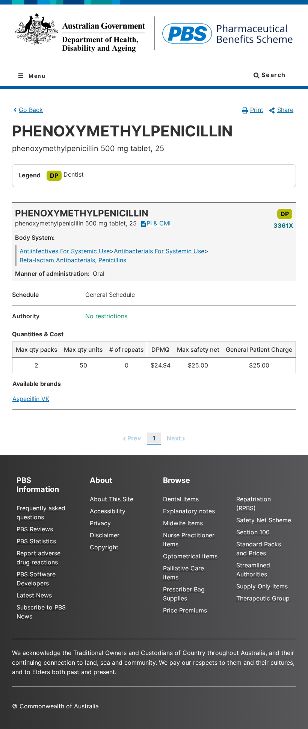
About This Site (111, 499)
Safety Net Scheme (263, 520)
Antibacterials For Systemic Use (159, 251)
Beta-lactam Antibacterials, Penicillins (73, 260)
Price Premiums (185, 610)
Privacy (100, 523)
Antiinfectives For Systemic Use (65, 251)
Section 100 (253, 532)
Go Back (31, 109)
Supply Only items (262, 586)
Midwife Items (183, 523)
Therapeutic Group (263, 598)
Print (256, 109)
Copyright (104, 547)
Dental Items (181, 499)
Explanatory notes (189, 511)
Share (285, 109)
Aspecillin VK (30, 398)
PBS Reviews (35, 529)
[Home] (154, 35)
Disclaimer (104, 535)
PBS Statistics (36, 541)
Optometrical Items (190, 556)
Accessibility (107, 511)
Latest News (34, 595)
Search (273, 75)
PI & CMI (158, 223)
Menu (36, 76)
